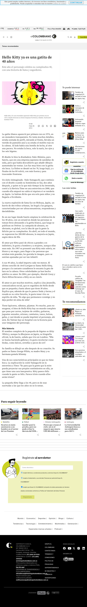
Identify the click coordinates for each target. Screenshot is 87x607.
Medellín (6, 422)
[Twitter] (47, 126)
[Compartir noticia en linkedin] (55, 126)
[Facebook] (51, 126)
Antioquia (70, 422)
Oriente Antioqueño (52, 422)
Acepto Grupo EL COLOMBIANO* (45, 473)
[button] (84, 102)
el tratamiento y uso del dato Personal (38, 478)
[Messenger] (39, 126)
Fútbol (26, 422)
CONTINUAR (76, 2)
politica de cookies (59, 4)
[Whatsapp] (43, 126)
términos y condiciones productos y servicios (40, 473)
